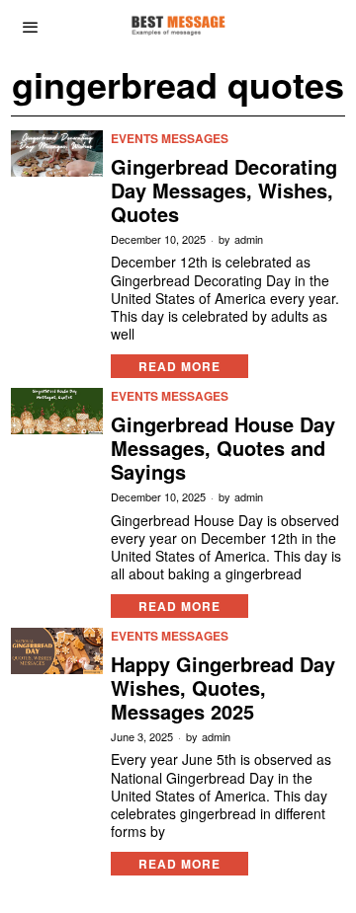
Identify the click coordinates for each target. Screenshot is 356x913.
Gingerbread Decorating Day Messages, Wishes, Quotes (224, 190)
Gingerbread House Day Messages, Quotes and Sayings (223, 448)
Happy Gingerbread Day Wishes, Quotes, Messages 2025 (223, 687)
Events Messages (169, 138)
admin (248, 239)
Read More (179, 366)
